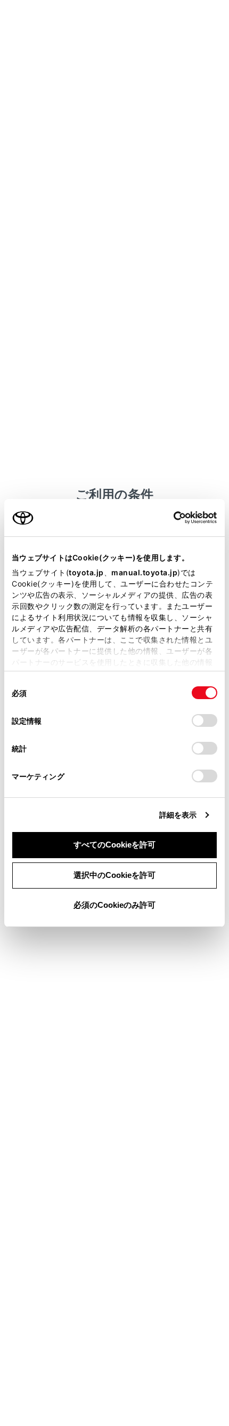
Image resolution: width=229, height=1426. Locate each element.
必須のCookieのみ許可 (114, 904)
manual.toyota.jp (144, 572)
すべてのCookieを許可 (114, 844)
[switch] (204, 720)
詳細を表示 (178, 814)
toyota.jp (86, 572)
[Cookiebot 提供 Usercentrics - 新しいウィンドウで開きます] (170, 517)
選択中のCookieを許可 (114, 875)
